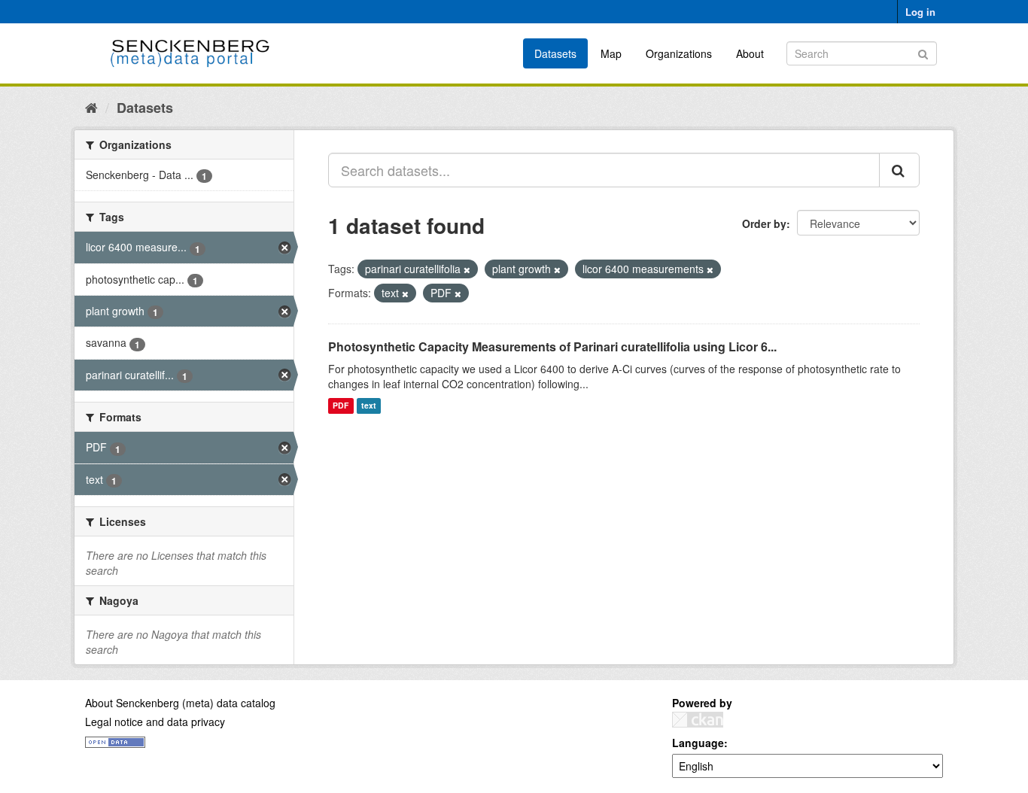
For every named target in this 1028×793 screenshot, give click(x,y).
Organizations (679, 53)
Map (611, 53)
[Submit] (923, 52)
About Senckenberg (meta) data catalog (180, 702)
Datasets (555, 53)
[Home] (91, 107)
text (368, 406)
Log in (920, 12)
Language (698, 742)
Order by (764, 223)
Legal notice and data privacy (155, 721)
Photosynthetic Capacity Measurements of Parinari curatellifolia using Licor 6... (552, 346)
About (750, 53)
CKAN (697, 720)
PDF (340, 406)
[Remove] (467, 269)
